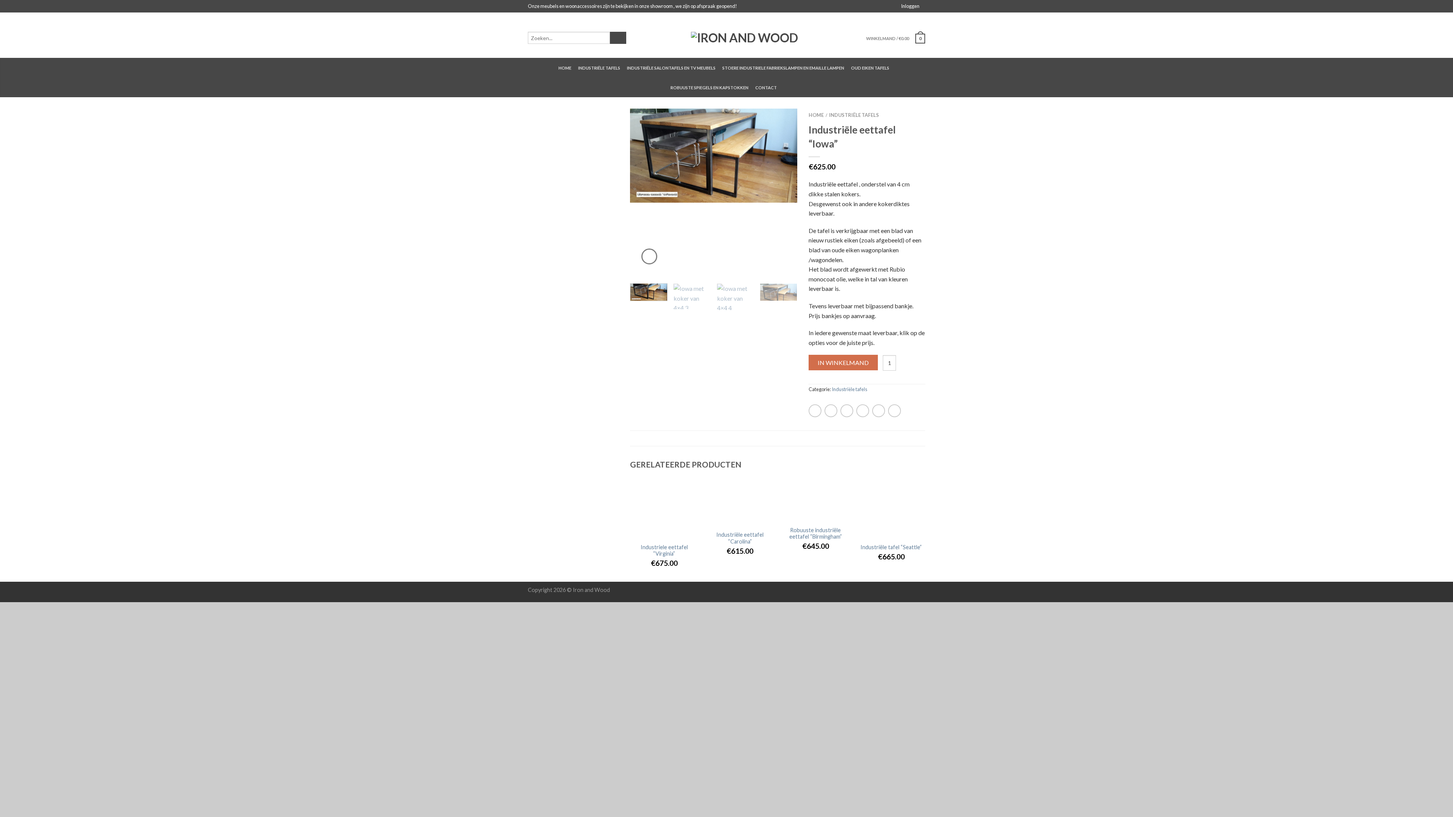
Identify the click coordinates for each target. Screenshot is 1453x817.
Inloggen (910, 6)
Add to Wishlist (778, 127)
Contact (766, 87)
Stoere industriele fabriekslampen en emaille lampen (783, 67)
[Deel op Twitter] (831, 410)
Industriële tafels (599, 67)
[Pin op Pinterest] (862, 410)
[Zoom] (649, 256)
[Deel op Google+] (878, 410)
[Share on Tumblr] (894, 410)
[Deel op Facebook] (815, 410)
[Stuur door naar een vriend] (846, 410)
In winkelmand (843, 362)
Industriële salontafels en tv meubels (671, 67)
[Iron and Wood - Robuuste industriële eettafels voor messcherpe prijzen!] (744, 35)
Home (564, 67)
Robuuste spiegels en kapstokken (709, 87)
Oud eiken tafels (870, 67)
